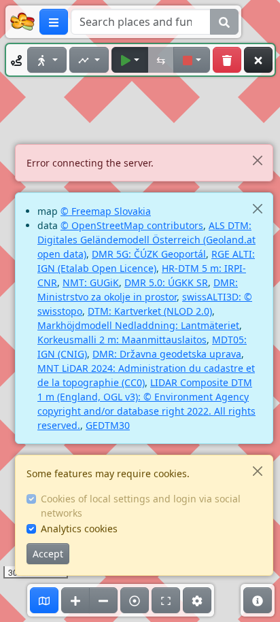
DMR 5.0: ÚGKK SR (166, 282)
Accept (48, 553)
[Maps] (44, 600)
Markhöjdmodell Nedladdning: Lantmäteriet (138, 325)
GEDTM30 (108, 425)
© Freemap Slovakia (105, 211)
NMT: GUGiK (91, 282)
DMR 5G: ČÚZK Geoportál (149, 253)
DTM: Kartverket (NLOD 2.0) (150, 311)
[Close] (257, 160)
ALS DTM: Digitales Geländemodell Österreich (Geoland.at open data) (146, 239)
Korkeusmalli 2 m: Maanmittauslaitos (122, 339)
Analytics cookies (79, 528)
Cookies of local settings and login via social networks (141, 505)
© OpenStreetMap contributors (131, 225)
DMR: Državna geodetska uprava (166, 353)
